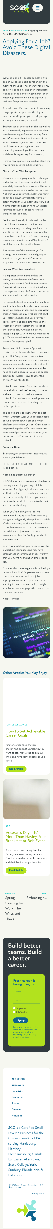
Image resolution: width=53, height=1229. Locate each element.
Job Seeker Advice (19, 31)
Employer (21, 1008)
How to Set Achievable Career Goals (25, 733)
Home (5, 31)
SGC (8, 826)
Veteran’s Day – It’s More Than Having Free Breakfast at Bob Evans (26, 837)
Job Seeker (22, 1012)
